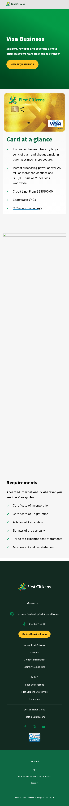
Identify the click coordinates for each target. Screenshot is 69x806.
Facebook (25, 726)
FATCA (34, 677)
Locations (34, 699)
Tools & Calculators (34, 717)
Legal (34, 769)
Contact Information (34, 659)
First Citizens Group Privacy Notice (34, 776)
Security (34, 783)
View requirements (22, 64)
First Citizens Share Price (34, 692)
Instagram (34, 726)
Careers (34, 652)
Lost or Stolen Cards (34, 709)
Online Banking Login (34, 634)
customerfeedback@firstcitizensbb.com (38, 614)
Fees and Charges (34, 684)
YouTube (43, 726)
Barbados (34, 761)
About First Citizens (34, 645)
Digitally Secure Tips (34, 667)
